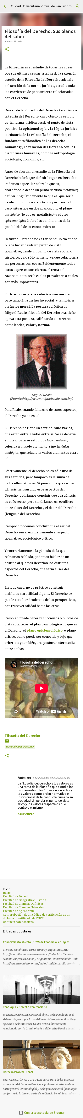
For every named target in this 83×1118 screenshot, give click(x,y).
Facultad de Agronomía (19, 911)
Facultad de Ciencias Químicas (23, 903)
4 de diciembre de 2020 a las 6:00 (51, 777)
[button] (7, 49)
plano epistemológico (45, 630)
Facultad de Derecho (16, 896)
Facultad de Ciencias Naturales (23, 907)
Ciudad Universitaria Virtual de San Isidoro (41, 6)
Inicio (7, 893)
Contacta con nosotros (18, 922)
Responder (26, 813)
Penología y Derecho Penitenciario (25, 1007)
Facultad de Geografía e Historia (24, 900)
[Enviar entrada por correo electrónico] (7, 742)
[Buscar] (77, 6)
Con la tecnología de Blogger (43, 1112)
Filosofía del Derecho (22, 736)
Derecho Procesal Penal (18, 1072)
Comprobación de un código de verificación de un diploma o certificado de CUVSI (36, 916)
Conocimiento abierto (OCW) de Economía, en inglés (36, 942)
